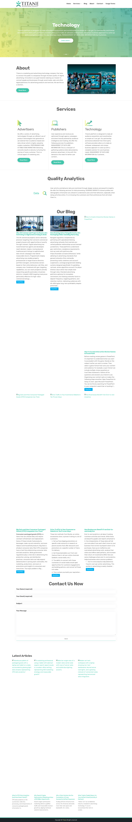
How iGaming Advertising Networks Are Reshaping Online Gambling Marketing (65, 234)
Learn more (65, 40)
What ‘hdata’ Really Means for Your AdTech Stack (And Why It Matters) (87, 797)
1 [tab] (64, 54)
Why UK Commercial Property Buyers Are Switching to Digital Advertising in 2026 (31, 234)
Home (69, 3)
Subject (19, 603)
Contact (100, 3)
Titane (64, 820)
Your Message (21, 611)
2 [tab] (66, 54)
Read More (22, 90)
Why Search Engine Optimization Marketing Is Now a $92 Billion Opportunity (43, 797)
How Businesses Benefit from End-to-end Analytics (98, 530)
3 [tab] (68, 54)
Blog (85, 3)
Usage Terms (110, 3)
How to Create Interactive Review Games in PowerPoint (100, 353)
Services (76, 3)
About (92, 3)
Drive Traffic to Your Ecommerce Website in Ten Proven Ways (62, 530)
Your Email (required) (24, 596)
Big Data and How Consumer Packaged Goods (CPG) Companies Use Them (30, 530)
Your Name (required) (24, 589)
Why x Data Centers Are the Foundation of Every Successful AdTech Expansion (65, 797)
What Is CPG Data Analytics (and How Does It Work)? (20, 796)
